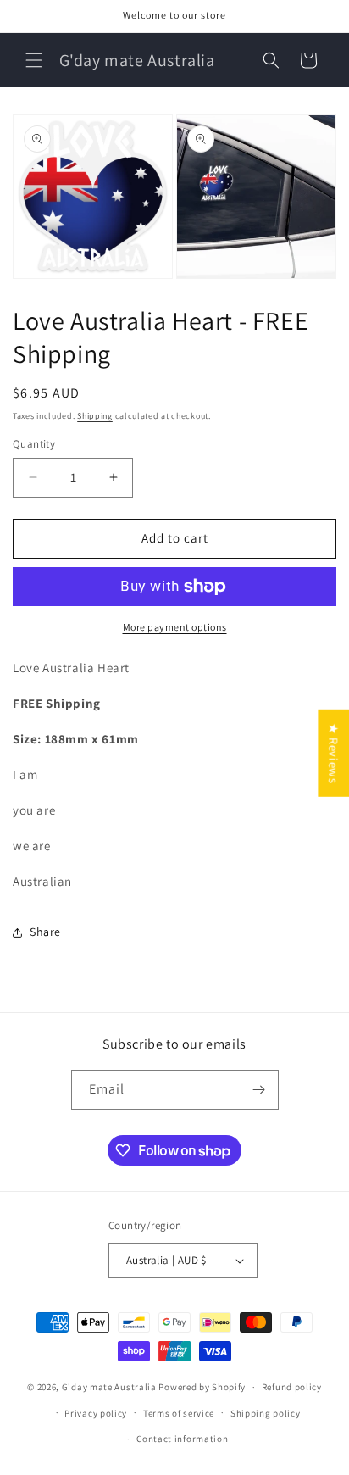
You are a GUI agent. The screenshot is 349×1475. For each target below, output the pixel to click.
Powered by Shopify (202, 1387)
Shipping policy (265, 1413)
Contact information (182, 1438)
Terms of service (178, 1413)
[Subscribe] (259, 1090)
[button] (34, 60)
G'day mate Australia (109, 1387)
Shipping (95, 415)
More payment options (175, 627)
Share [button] (45, 931)
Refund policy (292, 1387)
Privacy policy (95, 1413)
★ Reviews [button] (333, 753)
